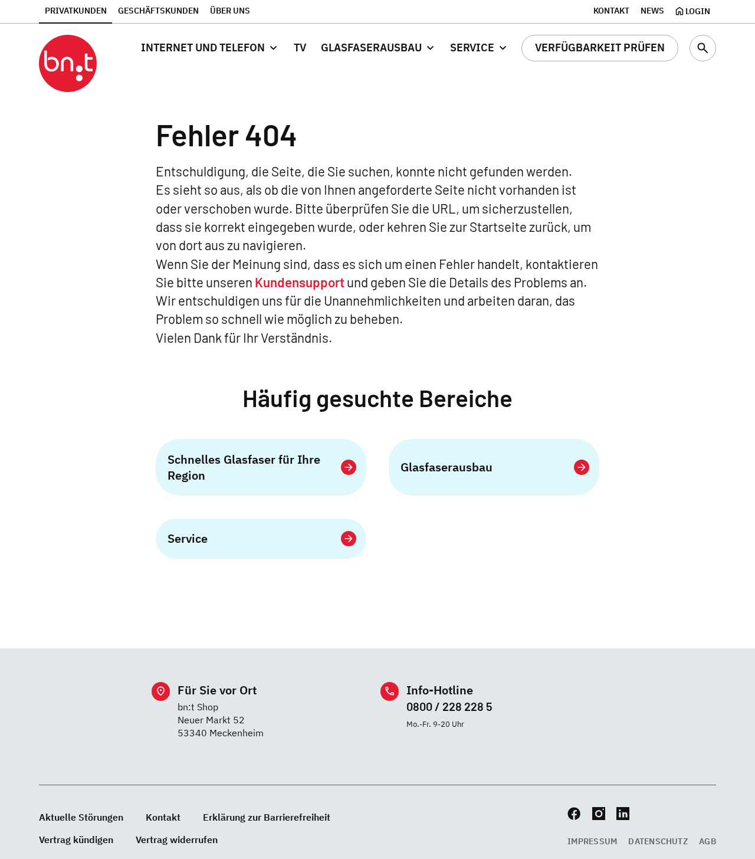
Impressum (592, 841)
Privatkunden (76, 10)
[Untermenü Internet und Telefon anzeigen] (273, 48)
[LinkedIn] (622, 813)
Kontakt (611, 10)
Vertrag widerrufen (177, 839)
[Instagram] (598, 813)
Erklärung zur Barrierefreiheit (266, 817)
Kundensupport (299, 282)
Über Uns (230, 10)
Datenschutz (658, 841)
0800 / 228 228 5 (449, 706)
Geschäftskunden (158, 10)
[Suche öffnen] (703, 48)
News (652, 10)
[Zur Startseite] (68, 64)
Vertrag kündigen (76, 839)
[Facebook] (573, 813)
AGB (707, 841)
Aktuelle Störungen (81, 817)
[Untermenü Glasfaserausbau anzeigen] (430, 48)
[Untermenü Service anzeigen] (503, 48)
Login (697, 11)
